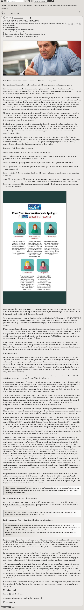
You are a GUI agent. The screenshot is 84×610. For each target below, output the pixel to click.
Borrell (22, 34)
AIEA (14, 36)
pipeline (7, 30)
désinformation (23, 23)
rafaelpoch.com (17, 594)
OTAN (7, 36)
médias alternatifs (21, 30)
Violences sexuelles (9, 25)
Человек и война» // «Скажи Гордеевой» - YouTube (40, 367)
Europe (12, 30)
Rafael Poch (11, 590)
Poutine (27, 34)
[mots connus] (75, 24)
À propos (5, 8)
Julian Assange (35, 34)
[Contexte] (72, 24)
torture (58, 23)
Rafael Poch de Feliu (11, 27)
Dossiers (44, 5)
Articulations (22, 5)
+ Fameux (56, 5)
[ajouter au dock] (77, 24)
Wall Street (20, 36)
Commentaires (71, 5)
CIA (10, 36)
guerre (62, 23)
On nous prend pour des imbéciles (21, 20)
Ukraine (7, 32)
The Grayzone (15, 179)
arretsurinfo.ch (18, 18)
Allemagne (18, 32)
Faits (8, 5)
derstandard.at (45, 502)
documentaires (12, 13)
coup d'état (14, 23)
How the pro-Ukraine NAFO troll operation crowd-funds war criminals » (51, 179)
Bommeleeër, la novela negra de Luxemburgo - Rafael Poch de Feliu (54, 311)
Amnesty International (31, 36)
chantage (31, 23)
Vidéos (63, 5)
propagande (44, 23)
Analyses (14, 5)
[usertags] (69, 24)
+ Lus (50, 5)
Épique (29, 5)
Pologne (25, 32)
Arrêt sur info (37, 598)
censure (37, 23)
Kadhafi (43, 34)
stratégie (7, 23)
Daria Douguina (10, 34)
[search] (15, 1)
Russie (12, 32)
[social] (66, 24)
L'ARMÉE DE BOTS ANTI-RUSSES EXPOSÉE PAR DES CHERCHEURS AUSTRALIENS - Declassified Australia (42, 319)
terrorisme (52, 23)
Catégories (36, 5)
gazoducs (30, 30)
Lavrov (17, 34)
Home (4, 5)
